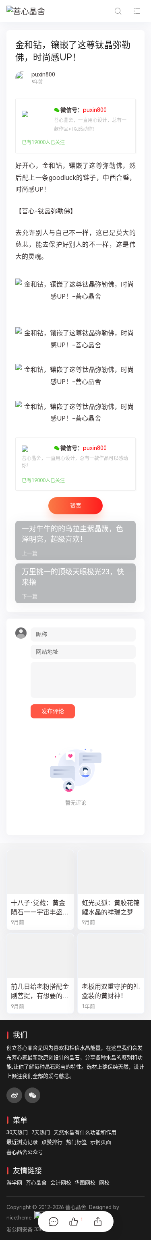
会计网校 (60, 1183)
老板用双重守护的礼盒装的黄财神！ (111, 991)
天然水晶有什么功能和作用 (85, 1132)
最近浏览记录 (22, 1142)
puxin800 (43, 74)
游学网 (14, 1183)
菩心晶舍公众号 (24, 1152)
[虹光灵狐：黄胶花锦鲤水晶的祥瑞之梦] (111, 872)
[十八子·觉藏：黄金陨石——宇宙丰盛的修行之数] (40, 872)
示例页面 (100, 1142)
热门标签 (76, 1142)
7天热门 (40, 1132)
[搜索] (118, 11)
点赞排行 (51, 1142)
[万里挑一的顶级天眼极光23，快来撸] (75, 583)
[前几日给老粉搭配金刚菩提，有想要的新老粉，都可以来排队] (40, 956)
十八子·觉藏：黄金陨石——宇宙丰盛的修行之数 (40, 908)
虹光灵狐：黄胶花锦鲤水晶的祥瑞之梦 (111, 907)
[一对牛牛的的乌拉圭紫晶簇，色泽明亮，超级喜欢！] (75, 541)
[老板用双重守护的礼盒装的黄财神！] (111, 956)
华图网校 (84, 1183)
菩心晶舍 (36, 1183)
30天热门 (17, 1132)
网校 (104, 1183)
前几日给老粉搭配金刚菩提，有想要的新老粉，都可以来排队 (40, 992)
